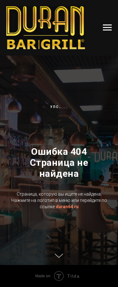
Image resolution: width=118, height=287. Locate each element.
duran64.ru (67, 245)
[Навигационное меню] (107, 27)
